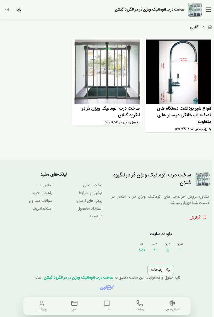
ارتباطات (157, 270)
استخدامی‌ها (42, 209)
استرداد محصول (90, 209)
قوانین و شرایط (90, 193)
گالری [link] (194, 27)
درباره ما (96, 216)
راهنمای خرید (42, 193)
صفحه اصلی (93, 185)
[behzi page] (107, 287)
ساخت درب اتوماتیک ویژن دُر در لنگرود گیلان (78, 277)
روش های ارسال (90, 201)
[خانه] (210, 27)
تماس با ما (44, 185)
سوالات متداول (40, 201)
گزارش (195, 217)
